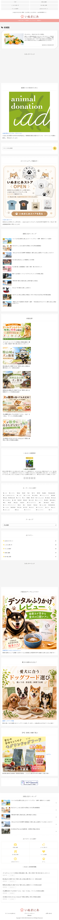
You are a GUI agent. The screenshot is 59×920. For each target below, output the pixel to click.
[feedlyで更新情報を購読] (32, 478)
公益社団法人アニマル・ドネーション (12, 133)
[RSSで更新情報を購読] (34, 478)
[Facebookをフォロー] (27, 478)
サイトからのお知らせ (10, 913)
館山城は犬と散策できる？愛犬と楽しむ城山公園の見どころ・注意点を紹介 (22, 879)
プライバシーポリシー (29, 913)
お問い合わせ (49, 913)
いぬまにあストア (7, 219)
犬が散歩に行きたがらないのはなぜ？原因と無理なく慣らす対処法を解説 (22, 896)
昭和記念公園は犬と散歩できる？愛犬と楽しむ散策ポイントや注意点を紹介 (22, 885)
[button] (55, 148)
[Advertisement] (29, 65)
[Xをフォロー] (25, 478)
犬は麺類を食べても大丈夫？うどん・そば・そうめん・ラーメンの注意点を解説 (23, 891)
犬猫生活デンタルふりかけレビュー (11, 650)
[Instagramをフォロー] (29, 478)
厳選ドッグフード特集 (8, 720)
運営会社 (29, 915)
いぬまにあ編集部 (29, 469)
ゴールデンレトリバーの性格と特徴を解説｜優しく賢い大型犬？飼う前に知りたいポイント (26, 873)
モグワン (48, 754)
